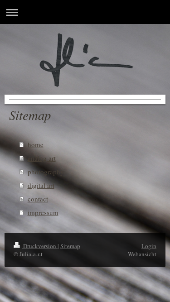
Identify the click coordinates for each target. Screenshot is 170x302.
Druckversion (40, 246)
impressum (43, 212)
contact (38, 198)
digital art (41, 185)
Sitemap (70, 246)
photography (46, 171)
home (36, 144)
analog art (42, 158)
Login (148, 246)
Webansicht (142, 254)
